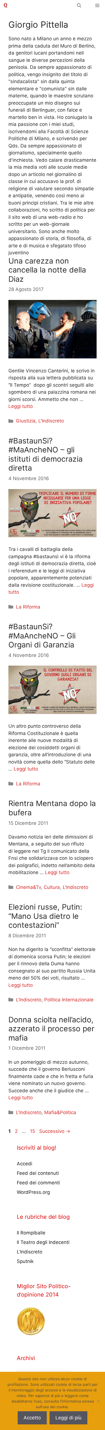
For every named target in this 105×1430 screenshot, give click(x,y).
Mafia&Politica (60, 1112)
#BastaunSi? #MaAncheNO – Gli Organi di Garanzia (42, 635)
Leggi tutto (20, 406)
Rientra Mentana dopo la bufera (52, 808)
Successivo (54, 1131)
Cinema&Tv (28, 887)
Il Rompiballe (31, 1233)
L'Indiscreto (51, 421)
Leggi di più (68, 1417)
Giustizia (26, 421)
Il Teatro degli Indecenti (43, 1242)
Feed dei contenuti (38, 1173)
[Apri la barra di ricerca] (79, 5)
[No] (98, 1401)
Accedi (24, 1163)
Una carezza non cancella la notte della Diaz (47, 270)
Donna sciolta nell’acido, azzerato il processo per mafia (51, 1028)
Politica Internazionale (69, 999)
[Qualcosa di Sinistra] (5, 5)
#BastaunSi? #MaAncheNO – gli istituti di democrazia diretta (45, 454)
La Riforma (28, 607)
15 (33, 1131)
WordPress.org (33, 1192)
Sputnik (25, 1261)
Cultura (52, 887)
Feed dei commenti (38, 1182)
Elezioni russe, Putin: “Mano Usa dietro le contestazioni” (45, 916)
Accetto (32, 1417)
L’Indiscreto (29, 1252)
